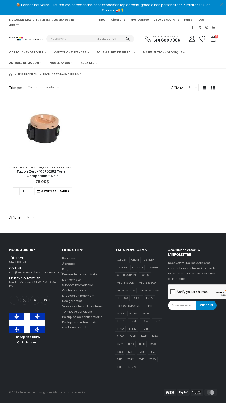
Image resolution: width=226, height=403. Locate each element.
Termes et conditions (77, 311)
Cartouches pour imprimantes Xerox (65, 167)
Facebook (14, 300)
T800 (152, 359)
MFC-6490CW (126, 290)
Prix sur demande (128, 305)
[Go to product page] (42, 129)
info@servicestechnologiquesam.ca (35, 272)
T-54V (145, 313)
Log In (203, 19)
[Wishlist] (202, 39)
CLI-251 (121, 259)
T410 (119, 359)
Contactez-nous (74, 290)
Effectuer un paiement (78, 296)
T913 (119, 367)
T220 (153, 344)
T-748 (144, 328)
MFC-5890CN (125, 282)
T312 (152, 351)
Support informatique (77, 285)
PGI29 (149, 298)
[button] (204, 87)
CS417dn (149, 259)
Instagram (34, 300)
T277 (130, 351)
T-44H (148, 305)
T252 (120, 351)
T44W (155, 336)
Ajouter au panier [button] (55, 191)
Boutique (68, 258)
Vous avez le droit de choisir (82, 306)
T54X (131, 344)
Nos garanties (72, 301)
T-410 (120, 328)
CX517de (153, 267)
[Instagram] (207, 27)
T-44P (120, 313)
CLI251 (135, 259)
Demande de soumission (80, 274)
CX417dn (137, 267)
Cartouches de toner (26, 52)
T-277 (144, 321)
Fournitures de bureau (114, 52)
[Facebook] (193, 27)
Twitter (24, 300)
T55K (142, 344)
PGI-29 (137, 298)
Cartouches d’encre (70, 52)
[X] (200, 27)
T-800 (121, 336)
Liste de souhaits (166, 19)
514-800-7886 (19, 262)
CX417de (122, 267)
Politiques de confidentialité (82, 317)
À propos (69, 264)
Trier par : (16, 87)
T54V (120, 344)
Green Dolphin (126, 275)
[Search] (128, 38)
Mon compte (139, 19)
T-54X (120, 321)
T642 (130, 359)
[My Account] (192, 39)
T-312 (156, 321)
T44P (144, 336)
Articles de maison (24, 63)
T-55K (132, 321)
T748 (141, 359)
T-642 (132, 328)
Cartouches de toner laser (25, 167)
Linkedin (45, 300)
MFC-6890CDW (150, 290)
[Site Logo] (26, 39)
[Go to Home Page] (10, 74)
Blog (102, 19)
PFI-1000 (122, 298)
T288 (141, 351)
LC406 (145, 275)
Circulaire (118, 19)
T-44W (133, 313)
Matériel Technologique (162, 52)
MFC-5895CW (148, 282)
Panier (189, 19)
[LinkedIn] (214, 27)
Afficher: (178, 87)
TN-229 (131, 367)
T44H (133, 336)
